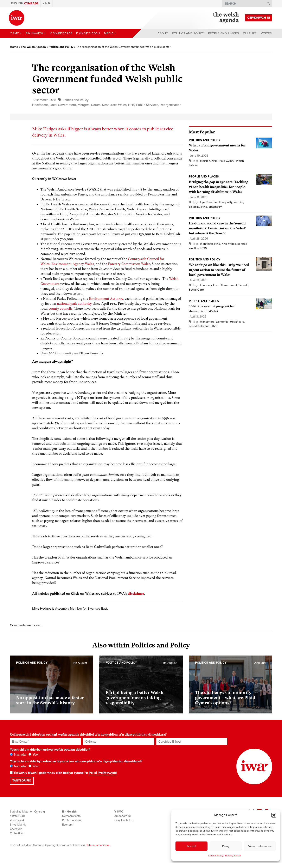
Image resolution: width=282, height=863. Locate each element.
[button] (274, 815)
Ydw (35, 755)
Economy (206, 285)
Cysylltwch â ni (123, 820)
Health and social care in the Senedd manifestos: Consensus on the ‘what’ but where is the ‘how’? (217, 228)
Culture (250, 33)
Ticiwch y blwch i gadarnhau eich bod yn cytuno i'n (65, 773)
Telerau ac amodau (98, 845)
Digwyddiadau (88, 33)
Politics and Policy (188, 33)
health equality (222, 202)
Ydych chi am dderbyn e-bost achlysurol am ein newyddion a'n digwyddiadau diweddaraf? (76, 761)
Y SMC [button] (14, 33)
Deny (225, 846)
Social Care (196, 289)
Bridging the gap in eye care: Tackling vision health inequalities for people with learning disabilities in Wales (218, 187)
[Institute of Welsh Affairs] (16, 18)
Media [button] (109, 33)
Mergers (83, 105)
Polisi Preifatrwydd (103, 773)
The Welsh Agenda (33, 47)
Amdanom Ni (122, 816)
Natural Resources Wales (109, 105)
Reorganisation (170, 105)
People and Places (223, 33)
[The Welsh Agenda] (226, 17)
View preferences (259, 846)
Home (14, 47)
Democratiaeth (71, 816)
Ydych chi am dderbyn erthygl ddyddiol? (50, 750)
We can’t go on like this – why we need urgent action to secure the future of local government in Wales (219, 270)
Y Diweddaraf (61, 33)
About (163, 33)
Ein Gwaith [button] (34, 33)
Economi (67, 824)
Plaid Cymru (227, 161)
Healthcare (40, 105)
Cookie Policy (215, 855)
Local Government (63, 105)
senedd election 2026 (203, 326)
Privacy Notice (233, 855)
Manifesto (206, 244)
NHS (131, 105)
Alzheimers (207, 322)
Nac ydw (19, 755)
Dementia (222, 322)
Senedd (243, 285)
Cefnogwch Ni (258, 17)
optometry (215, 207)
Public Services (147, 105)
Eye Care (206, 202)
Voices (266, 33)
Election (205, 161)
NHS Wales (229, 244)
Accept (191, 846)
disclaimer (136, 594)
